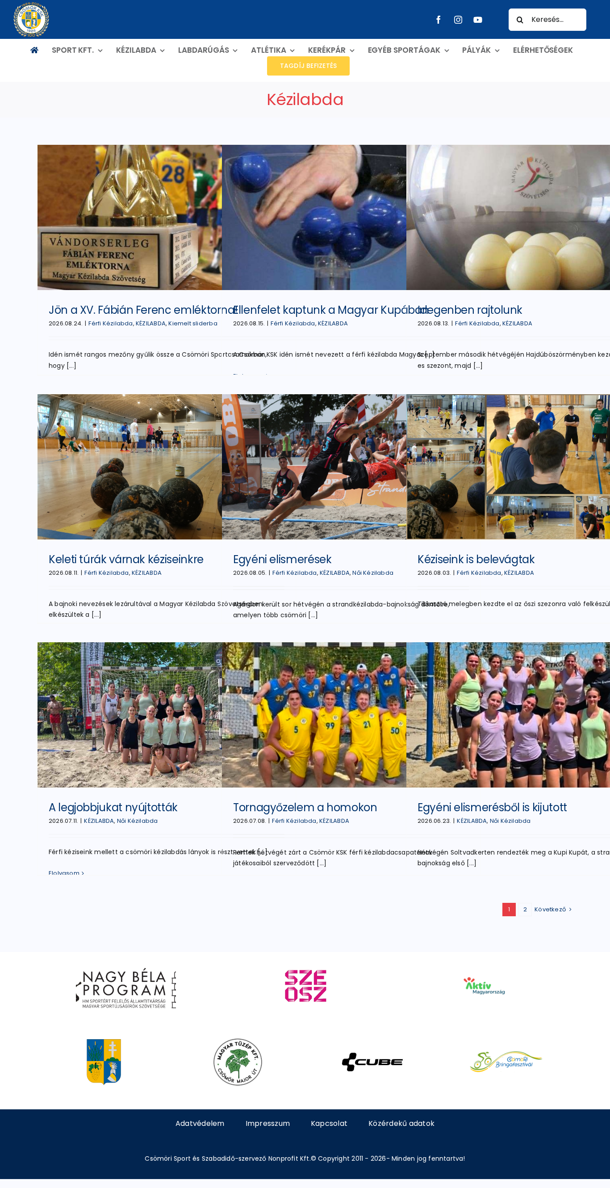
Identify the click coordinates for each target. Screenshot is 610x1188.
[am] (484, 964)
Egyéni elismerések (282, 559)
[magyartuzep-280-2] (237, 1040)
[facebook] (438, 19)
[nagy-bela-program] (126, 964)
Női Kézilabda (372, 573)
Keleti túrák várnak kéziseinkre (126, 559)
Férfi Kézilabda (110, 323)
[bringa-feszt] (506, 1040)
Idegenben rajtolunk (470, 310)
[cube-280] (372, 1040)
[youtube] (477, 19)
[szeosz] (305, 964)
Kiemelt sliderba (192, 323)
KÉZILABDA (151, 323)
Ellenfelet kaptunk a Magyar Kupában (331, 310)
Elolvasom (64, 873)
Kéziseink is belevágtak (476, 559)
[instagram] (458, 19)
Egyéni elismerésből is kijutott (492, 807)
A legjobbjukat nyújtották (113, 807)
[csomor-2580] (103, 1040)
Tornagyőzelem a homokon (305, 807)
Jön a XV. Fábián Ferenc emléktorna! (143, 310)
